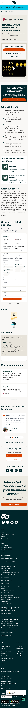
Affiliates (3, 653)
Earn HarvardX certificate (14, 50)
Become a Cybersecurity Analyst (9, 625)
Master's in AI (4, 601)
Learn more (18, 299)
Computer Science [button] (7, 272)
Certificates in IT (5, 577)
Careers (3, 660)
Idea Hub (19, 646)
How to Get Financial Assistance (9, 619)
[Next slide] (22, 437)
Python (3, 532)
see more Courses (6, 555)
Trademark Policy (6, 681)
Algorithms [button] (5, 264)
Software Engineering (6, 547)
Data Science (4, 545)
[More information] (16, 96)
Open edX (4, 656)
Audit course (15, 56)
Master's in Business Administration (10, 597)
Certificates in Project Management (10, 572)
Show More (4, 215)
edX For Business (6, 651)
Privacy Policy (5, 674)
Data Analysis (4, 539)
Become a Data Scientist (7, 628)
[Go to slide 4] (15, 437)
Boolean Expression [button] (18, 264)
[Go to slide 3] (12, 437)
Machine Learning (5, 552)
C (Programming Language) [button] (6, 267)
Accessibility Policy (6, 678)
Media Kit (19, 656)
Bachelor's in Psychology (7, 590)
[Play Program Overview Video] (14, 68)
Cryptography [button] (6, 274)
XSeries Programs (5, 568)
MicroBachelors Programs (8, 566)
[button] (3, 522)
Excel (2, 543)
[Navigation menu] (2, 2)
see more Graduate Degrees (8, 608)
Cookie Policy (5, 676)
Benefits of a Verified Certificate (9, 617)
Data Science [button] (17, 270)
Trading (3, 536)
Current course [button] (5, 236)
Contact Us (19, 648)
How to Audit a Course (7, 621)
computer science (8, 11)
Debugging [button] (23, 270)
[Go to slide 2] (10, 437)
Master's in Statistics (6, 599)
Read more (5, 259)
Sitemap (3, 686)
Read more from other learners (14, 442)
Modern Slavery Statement (8, 683)
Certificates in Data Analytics (8, 575)
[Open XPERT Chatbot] (23, 699)
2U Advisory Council (7, 658)
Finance (3, 541)
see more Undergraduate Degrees (10, 607)
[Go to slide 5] (17, 437)
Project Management (6, 549)
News (2, 663)
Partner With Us (5, 646)
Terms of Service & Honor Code (10, 671)
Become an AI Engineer (7, 632)
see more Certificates (6, 580)
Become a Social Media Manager (9, 623)
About (3, 648)
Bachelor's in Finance (6, 593)
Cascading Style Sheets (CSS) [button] (7, 270)
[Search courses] (25, 2)
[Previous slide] (5, 437)
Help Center (19, 651)
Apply (15, 697)
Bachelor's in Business (7, 595)
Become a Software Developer (9, 630)
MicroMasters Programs (7, 564)
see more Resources (6, 635)
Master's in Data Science (7, 604)
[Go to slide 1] (7, 437)
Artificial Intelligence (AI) (7, 534)
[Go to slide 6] (20, 437)
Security (18, 653)
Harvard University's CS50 (8, 561)
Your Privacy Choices (7, 688)
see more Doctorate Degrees (8, 610)
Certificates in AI (5, 570)
